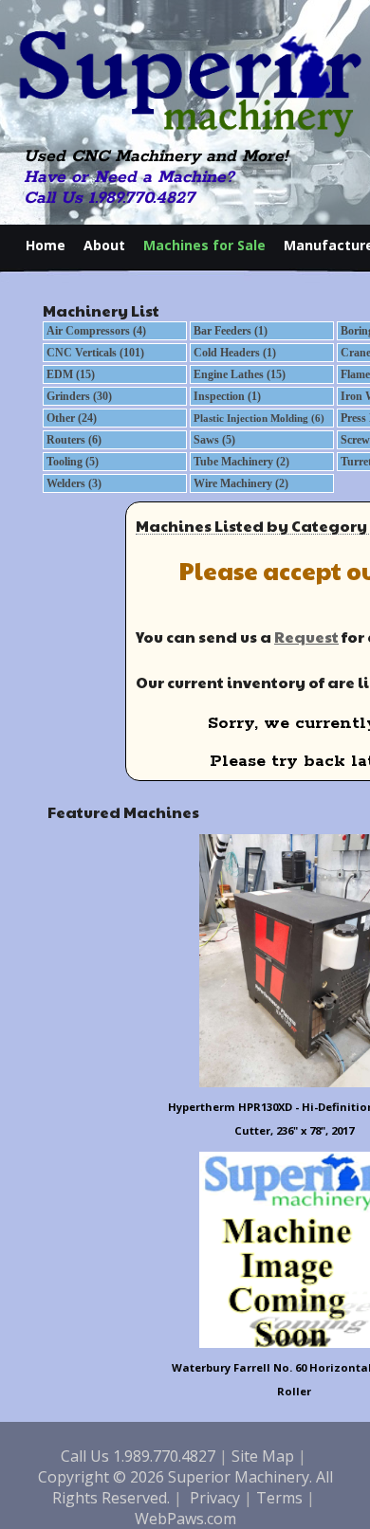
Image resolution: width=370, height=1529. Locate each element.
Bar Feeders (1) (231, 330)
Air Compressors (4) (96, 330)
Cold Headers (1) (235, 352)
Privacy (215, 1497)
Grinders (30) (79, 396)
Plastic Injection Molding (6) (259, 418)
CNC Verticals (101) (95, 352)
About (104, 245)
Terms (279, 1497)
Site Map (262, 1456)
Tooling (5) (72, 461)
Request (306, 636)
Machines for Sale (204, 245)
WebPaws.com (185, 1518)
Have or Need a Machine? (129, 177)
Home (45, 245)
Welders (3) (74, 483)
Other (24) (71, 418)
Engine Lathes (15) (240, 374)
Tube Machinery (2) (241, 461)
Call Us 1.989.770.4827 (109, 198)
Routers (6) (74, 439)
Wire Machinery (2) (241, 483)
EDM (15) (70, 374)
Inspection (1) (227, 396)
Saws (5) (214, 439)
